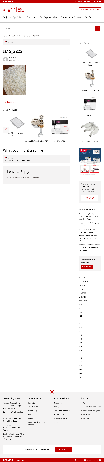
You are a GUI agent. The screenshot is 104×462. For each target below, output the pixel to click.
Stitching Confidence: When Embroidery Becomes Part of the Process (90, 247)
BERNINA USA (59, 414)
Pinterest (86, 414)
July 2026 (82, 285)
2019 (80, 331)
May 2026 (82, 293)
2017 (80, 339)
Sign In (56, 422)
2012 (80, 358)
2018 (80, 335)
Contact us (58, 403)
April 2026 (82, 297)
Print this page (12, 102)
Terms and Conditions (62, 411)
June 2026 (82, 289)
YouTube (86, 418)
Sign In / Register (90, 9)
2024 (80, 312)
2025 (80, 308)
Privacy (56, 407)
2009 (80, 369)
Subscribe (86, 266)
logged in (20, 177)
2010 (80, 366)
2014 (80, 350)
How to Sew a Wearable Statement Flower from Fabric (88, 238)
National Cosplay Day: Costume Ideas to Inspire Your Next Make (88, 216)
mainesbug (13, 58)
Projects (7, 17)
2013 (80, 354)
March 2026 (83, 301)
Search (97, 28)
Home (5, 36)
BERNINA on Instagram (92, 407)
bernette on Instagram (92, 411)
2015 (80, 346)
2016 (80, 343)
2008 (80, 373)
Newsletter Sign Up (61, 418)
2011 (80, 362)
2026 (80, 304)
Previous (9, 42)
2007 (80, 377)
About (56, 17)
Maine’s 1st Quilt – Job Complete (19, 36)
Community (32, 17)
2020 (80, 327)
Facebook (86, 403)
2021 (80, 324)
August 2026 (83, 281)
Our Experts (45, 17)
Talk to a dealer (90, 198)
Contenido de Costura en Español (76, 17)
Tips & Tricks (19, 17)
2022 (80, 320)
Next (67, 130)
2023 (80, 316)
